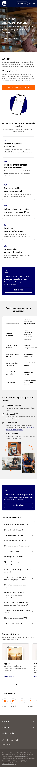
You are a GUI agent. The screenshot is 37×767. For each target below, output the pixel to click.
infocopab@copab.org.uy (9, 764)
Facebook (13, 706)
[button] (18, 525)
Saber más (18, 290)
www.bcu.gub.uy (23, 756)
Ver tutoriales (18, 505)
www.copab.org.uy (7, 762)
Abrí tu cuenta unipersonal (15, 39)
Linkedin (30, 706)
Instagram (5, 706)
